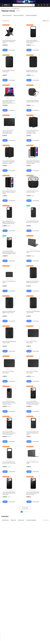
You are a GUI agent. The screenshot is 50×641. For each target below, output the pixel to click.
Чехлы (11, 8)
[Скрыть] (47, 1)
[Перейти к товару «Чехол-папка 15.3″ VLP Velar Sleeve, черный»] (9, 362)
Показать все (46, 520)
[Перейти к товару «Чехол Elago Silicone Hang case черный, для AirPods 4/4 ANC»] (33, 91)
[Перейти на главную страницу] (7, 5)
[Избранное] (44, 5)
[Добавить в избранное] (15, 25)
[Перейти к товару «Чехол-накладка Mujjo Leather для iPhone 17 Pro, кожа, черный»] (9, 453)
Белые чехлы (13, 520)
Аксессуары (7, 8)
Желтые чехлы (21, 520)
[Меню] (2, 5)
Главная (2, 8)
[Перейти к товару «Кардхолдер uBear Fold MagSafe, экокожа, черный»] (33, 302)
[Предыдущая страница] (19, 512)
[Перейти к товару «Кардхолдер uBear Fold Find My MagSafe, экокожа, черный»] (33, 272)
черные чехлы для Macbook (31, 15)
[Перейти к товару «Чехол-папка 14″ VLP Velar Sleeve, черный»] (33, 332)
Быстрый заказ (12, 50)
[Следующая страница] (30, 512)
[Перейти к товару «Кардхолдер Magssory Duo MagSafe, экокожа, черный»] (33, 61)
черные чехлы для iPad (6, 15)
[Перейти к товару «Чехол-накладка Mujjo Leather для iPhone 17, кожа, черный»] (33, 212)
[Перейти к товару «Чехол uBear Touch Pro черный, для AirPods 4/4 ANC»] (33, 182)
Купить (5, 50)
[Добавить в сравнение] (15, 27)
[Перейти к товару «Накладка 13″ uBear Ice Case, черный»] (33, 453)
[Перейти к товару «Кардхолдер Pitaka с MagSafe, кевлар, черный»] (9, 61)
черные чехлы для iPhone (18, 15)
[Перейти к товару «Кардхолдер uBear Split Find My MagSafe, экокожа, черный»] (9, 302)
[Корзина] (47, 5)
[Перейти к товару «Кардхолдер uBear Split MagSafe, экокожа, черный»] (9, 332)
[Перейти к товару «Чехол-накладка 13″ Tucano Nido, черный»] (33, 242)
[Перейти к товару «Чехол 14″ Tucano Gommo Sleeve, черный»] (9, 272)
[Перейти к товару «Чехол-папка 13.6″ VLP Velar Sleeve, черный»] (33, 362)
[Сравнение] (41, 5)
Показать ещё (25, 507)
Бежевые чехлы (5, 520)
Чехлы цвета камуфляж (31, 520)
